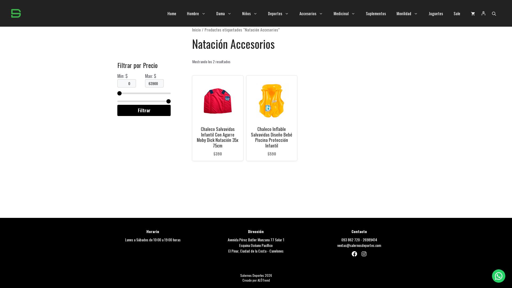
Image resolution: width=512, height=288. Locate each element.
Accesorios (307, 13)
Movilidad (404, 13)
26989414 (370, 239)
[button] (494, 13)
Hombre (193, 13)
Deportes (275, 13)
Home (171, 13)
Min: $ (122, 76)
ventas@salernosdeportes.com (359, 245)
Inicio (196, 29)
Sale (457, 13)
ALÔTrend (264, 280)
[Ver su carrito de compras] (473, 13)
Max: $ (150, 76)
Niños (246, 13)
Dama (220, 13)
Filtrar (144, 110)
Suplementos (376, 13)
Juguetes (436, 13)
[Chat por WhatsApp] (498, 276)
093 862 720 (350, 239)
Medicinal (341, 13)
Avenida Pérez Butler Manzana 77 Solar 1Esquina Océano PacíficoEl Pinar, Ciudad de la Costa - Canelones (256, 245)
